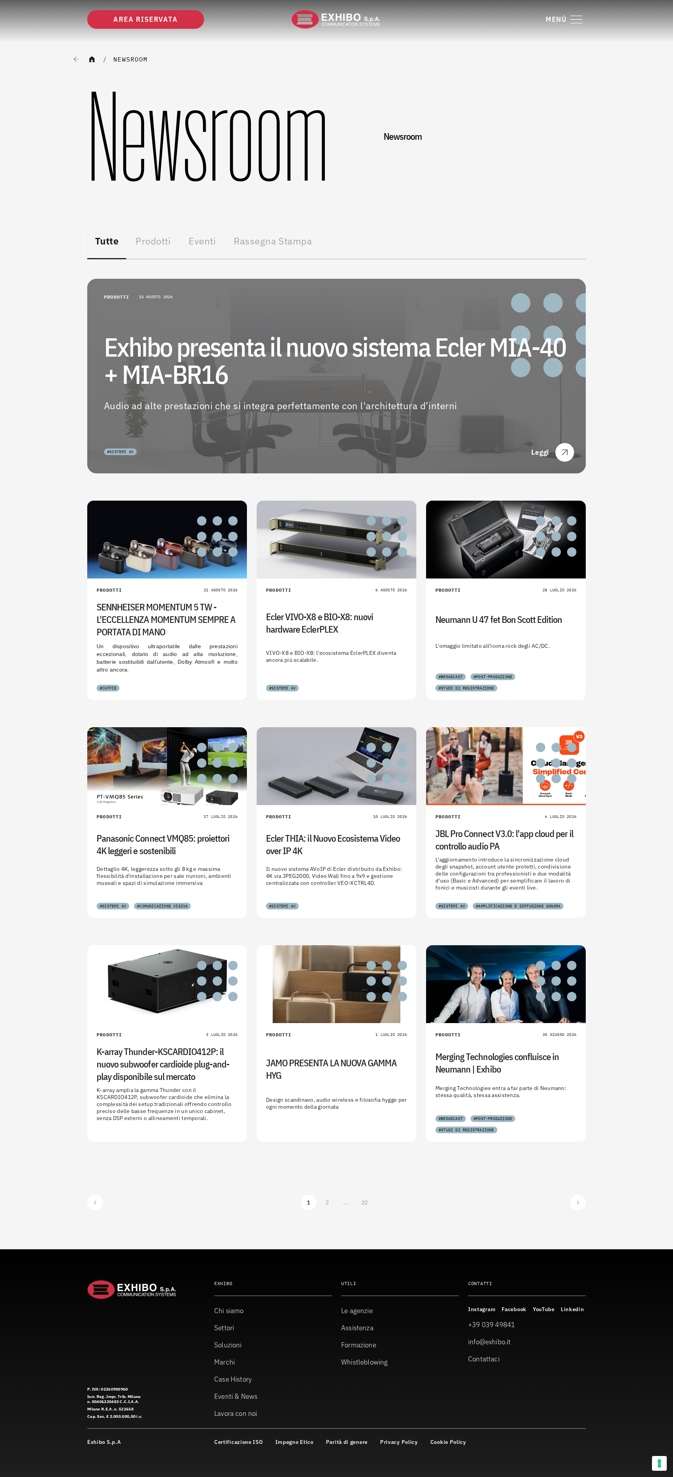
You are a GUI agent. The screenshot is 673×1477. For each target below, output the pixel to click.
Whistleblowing (364, 1361)
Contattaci (484, 1358)
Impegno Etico (294, 1441)
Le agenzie (357, 1310)
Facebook (514, 1309)
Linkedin (572, 1309)
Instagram (481, 1309)
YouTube (544, 1309)
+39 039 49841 (491, 1324)
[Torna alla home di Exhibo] (336, 19)
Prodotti (153, 241)
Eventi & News (235, 1396)
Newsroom (130, 59)
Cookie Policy (448, 1441)
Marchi (224, 1361)
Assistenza (357, 1327)
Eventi (202, 241)
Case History (233, 1379)
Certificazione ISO (238, 1441)
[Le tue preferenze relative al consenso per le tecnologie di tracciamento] (659, 1463)
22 (364, 1202)
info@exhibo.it (489, 1341)
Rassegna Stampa (273, 241)
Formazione (358, 1344)
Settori (224, 1327)
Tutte (106, 241)
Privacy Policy (399, 1441)
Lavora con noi (235, 1413)
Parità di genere (347, 1441)
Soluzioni (228, 1344)
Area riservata (145, 19)
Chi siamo (229, 1310)
